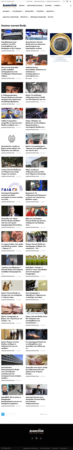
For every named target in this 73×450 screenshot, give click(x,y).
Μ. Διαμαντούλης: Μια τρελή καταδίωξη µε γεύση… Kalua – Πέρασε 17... (12, 246)
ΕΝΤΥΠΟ (50, 17)
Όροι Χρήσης (63, 448)
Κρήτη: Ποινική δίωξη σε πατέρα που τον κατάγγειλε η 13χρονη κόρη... (11, 295)
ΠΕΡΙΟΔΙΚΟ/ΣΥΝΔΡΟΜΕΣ (38, 17)
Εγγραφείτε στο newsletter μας (53, 1)
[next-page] (14, 414)
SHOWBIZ (48, 5)
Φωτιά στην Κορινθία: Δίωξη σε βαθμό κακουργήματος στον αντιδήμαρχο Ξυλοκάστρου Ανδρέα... (11, 72)
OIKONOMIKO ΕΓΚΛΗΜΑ (34, 5)
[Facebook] (64, 1)
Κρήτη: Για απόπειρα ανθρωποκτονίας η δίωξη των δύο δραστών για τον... (36, 97)
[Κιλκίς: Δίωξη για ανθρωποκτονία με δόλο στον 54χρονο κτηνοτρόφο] (36, 162)
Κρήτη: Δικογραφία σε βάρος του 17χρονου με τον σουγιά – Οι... (11, 319)
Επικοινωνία (55, 448)
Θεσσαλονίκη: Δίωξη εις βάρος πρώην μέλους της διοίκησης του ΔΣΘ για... (10, 148)
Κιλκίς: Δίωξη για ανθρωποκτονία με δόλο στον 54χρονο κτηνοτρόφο (36, 172)
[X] (70, 1)
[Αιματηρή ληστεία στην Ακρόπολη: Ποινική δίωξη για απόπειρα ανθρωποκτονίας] (36, 389)
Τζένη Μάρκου (29, 78)
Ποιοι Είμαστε (29, 1)
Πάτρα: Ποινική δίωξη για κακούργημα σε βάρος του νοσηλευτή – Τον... (36, 246)
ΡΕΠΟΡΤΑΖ (24, 17)
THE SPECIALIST (17, 11)
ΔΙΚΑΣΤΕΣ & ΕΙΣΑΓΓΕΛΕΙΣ (11, 17)
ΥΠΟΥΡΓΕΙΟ (40, 11)
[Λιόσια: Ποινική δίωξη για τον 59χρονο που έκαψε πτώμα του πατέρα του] (12, 162)
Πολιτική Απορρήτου (45, 448)
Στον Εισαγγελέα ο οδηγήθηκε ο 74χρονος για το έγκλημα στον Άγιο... (36, 295)
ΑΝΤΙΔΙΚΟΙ (6, 11)
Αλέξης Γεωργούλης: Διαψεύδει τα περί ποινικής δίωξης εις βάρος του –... (11, 123)
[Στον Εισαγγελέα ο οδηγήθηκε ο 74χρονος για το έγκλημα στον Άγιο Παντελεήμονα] (36, 285)
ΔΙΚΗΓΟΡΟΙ (49, 11)
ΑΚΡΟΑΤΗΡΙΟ (29, 11)
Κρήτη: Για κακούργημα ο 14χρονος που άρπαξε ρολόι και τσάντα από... (36, 148)
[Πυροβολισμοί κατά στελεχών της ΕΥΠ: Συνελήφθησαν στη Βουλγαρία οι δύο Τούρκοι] (12, 34)
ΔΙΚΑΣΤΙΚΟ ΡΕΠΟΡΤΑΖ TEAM (8, 50)
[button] (70, 6)
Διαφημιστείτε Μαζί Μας (39, 1)
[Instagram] (67, 1)
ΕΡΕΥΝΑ (21, 5)
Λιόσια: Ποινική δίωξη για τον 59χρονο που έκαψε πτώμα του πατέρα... (11, 172)
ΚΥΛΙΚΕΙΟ (57, 5)
